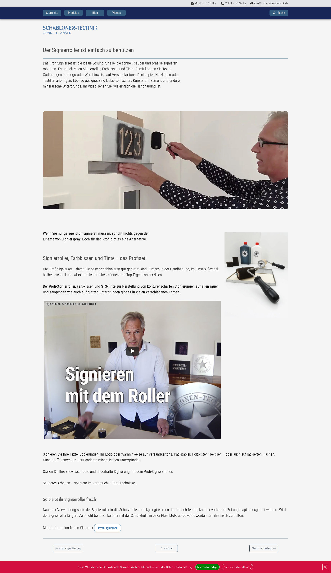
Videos (116, 13)
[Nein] (325, 567)
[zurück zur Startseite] (165, 30)
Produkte (73, 13)
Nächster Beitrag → (264, 548)
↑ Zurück (166, 548)
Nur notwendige (207, 567)
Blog (95, 13)
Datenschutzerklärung (237, 567)
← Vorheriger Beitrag (68, 548)
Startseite (52, 13)
